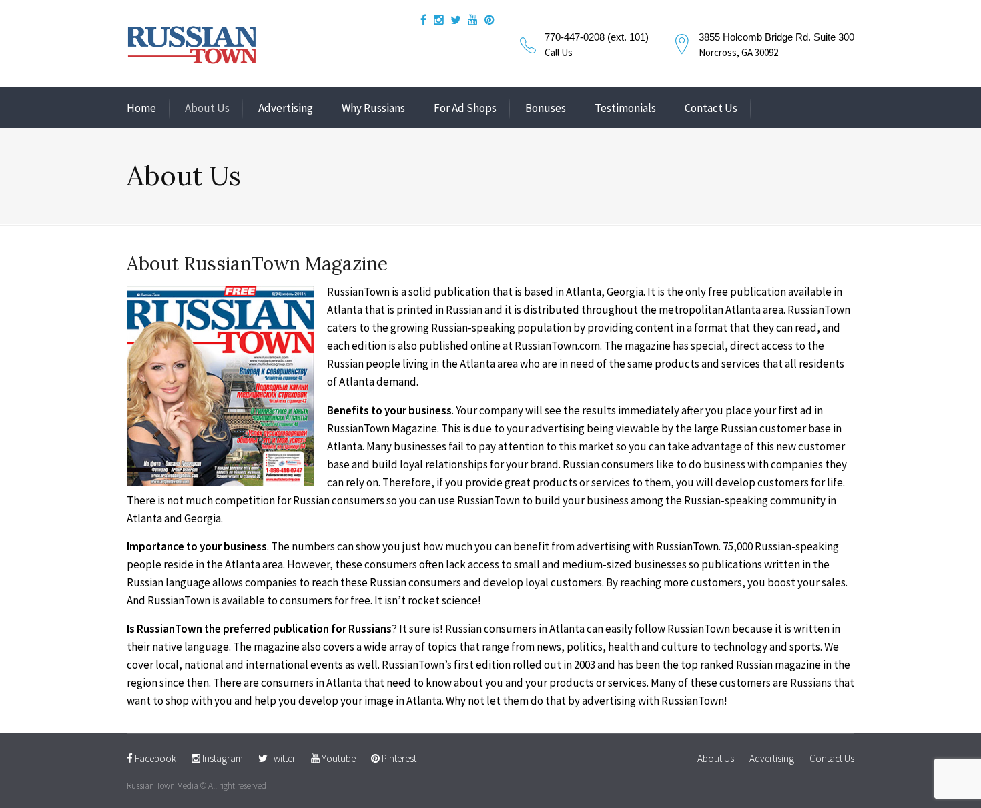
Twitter (282, 758)
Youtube (338, 758)
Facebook (154, 758)
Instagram (221, 758)
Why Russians (373, 108)
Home (141, 108)
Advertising (285, 108)
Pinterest (398, 758)
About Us (207, 108)
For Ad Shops (465, 108)
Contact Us (711, 108)
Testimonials (625, 108)
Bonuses (545, 108)
